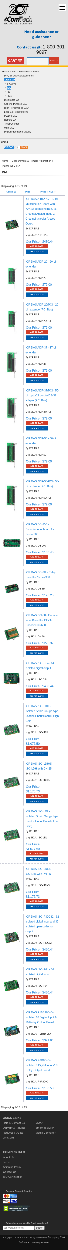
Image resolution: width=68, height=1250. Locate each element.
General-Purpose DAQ (15, 104)
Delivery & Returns (14, 1127)
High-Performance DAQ (16, 108)
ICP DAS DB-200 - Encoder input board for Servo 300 (40, 529)
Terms (6, 1161)
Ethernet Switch (45, 1127)
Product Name (47, 192)
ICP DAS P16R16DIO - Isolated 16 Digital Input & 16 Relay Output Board (41, 1017)
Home (5, 160)
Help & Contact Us (14, 1122)
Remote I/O (10, 120)
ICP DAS (8, 147)
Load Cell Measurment (16, 112)
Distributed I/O (11, 100)
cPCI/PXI (11, 84)
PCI (8, 92)
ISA (9, 88)
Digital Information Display (17, 131)
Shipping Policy (12, 1166)
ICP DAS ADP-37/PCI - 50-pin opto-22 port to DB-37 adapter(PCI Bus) (42, 395)
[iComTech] (16, 27)
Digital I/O (10, 79)
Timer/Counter (11, 123)
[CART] (20, 61)
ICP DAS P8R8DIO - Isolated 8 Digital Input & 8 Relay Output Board (41, 1065)
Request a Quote (13, 1132)
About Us (8, 1157)
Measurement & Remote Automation (20, 71)
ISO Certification (12, 1176)
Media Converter (46, 1132)
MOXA (39, 1122)
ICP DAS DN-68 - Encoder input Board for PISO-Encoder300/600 (42, 620)
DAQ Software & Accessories (19, 75)
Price (27, 192)
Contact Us (9, 1171)
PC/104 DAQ (10, 116)
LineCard (8, 1137)
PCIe (9, 96)
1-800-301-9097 (51, 49)
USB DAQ (9, 127)
